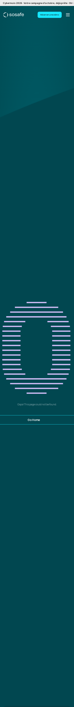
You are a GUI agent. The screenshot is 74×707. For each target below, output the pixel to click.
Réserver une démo (49, 14)
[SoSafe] (13, 15)
